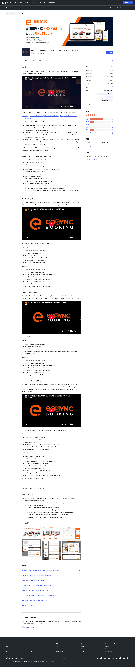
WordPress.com (110, 644)
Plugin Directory (10, 8)
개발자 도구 (59, 649)
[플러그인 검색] (22, 13)
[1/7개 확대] (39, 528)
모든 (111, 133)
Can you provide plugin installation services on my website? (39, 595)
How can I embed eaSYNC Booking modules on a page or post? (40, 570)
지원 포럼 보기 (90, 146)
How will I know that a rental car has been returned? (37, 585)
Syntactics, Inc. (40, 53)
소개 (7, 644)
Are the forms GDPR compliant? (31, 610)
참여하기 (83, 644)
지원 (111, 60)
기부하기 (83, 649)
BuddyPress (109, 651)
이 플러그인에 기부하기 (92, 159)
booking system (101, 93)
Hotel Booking (109, 97)
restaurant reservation (107, 100)
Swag (83, 651)
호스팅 (8, 649)
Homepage (25, 116)
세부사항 (26, 60)
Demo (24, 118)
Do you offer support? (28, 605)
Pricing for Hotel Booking (51, 116)
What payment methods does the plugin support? (36, 580)
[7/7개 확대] (79, 556)
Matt (107, 646)
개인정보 (8, 651)
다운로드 (109, 52)
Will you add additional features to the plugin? (35, 600)
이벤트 (82, 646)
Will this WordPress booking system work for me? (36, 575)
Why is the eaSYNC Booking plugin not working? (36, 590)
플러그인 (33, 649)
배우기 (57, 644)
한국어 (22, 658)
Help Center (30, 118)
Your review (89, 133)
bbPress (108, 649)
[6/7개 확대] (79, 543)
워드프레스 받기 (128, 2)
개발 (46, 60)
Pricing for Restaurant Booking (69, 116)
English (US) (110, 87)
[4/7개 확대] (59, 543)
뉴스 (7, 646)
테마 (32, 646)
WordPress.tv (60, 651)
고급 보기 (88, 104)
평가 (33, 60)
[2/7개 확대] (39, 541)
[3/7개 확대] (59, 528)
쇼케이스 (33, 644)
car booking (109, 93)
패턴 (32, 651)
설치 (40, 60)
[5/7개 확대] (79, 528)
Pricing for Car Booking (36, 116)
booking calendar (108, 90)
